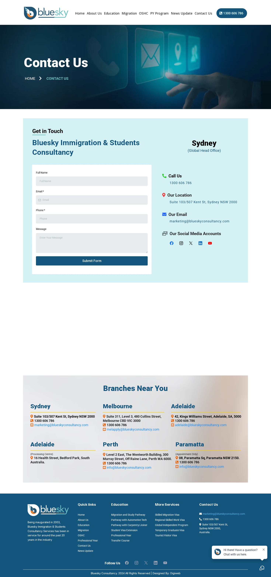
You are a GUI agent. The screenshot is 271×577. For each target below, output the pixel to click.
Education (111, 13)
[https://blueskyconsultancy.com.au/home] (46, 13)
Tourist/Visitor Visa (166, 535)
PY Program (159, 13)
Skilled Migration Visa (167, 514)
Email (40, 191)
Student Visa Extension (124, 530)
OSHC (143, 13)
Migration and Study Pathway (128, 514)
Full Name (41, 172)
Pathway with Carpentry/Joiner (129, 525)
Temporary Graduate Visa (169, 530)
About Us (94, 13)
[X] (191, 243)
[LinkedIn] (200, 243)
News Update (181, 13)
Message (41, 229)
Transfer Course (120, 540)
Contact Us (203, 13)
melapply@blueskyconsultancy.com (133, 429)
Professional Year (88, 540)
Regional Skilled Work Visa (170, 519)
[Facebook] (171, 243)
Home (80, 13)
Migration (129, 13)
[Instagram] (181, 243)
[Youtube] (210, 243)
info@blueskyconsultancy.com (129, 467)
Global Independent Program (171, 525)
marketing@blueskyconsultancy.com (200, 221)
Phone (40, 210)
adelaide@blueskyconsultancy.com (201, 425)
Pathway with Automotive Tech (129, 519)
